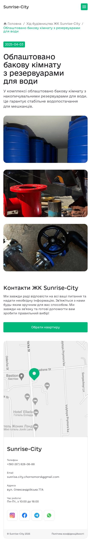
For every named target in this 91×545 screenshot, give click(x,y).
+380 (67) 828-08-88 (21, 464)
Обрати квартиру (45, 327)
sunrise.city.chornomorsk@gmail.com (33, 476)
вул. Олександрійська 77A (25, 489)
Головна (14, 23)
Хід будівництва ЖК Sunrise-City (53, 23)
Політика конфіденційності (68, 534)
